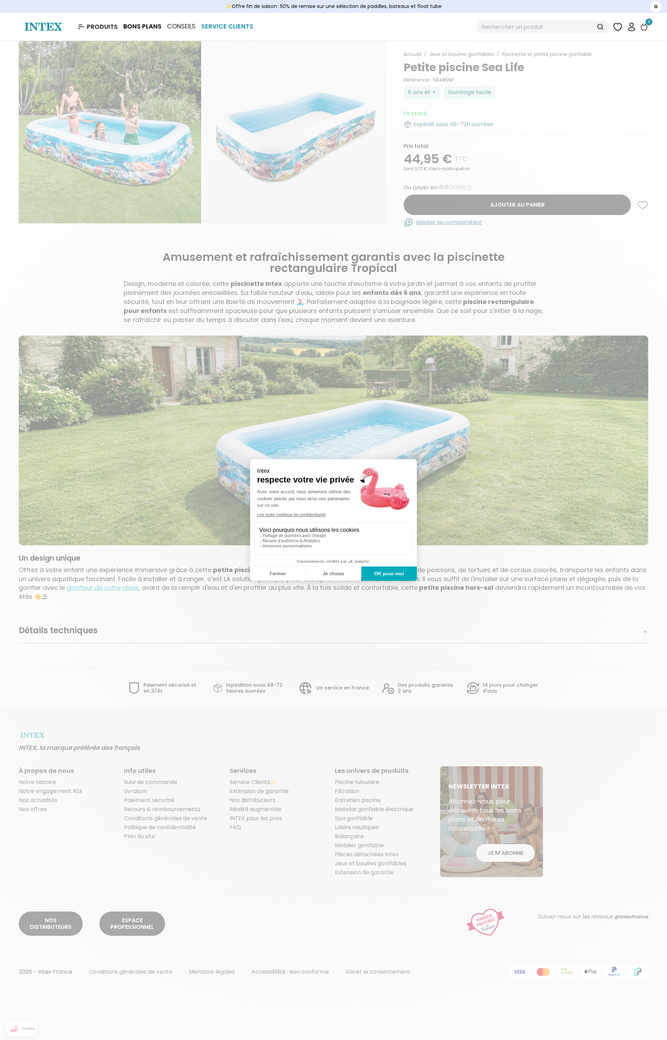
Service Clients (227, 26)
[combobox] (542, 26)
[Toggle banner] (655, 6)
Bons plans (142, 26)
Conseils (181, 26)
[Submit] (601, 26)
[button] (631, 26)
